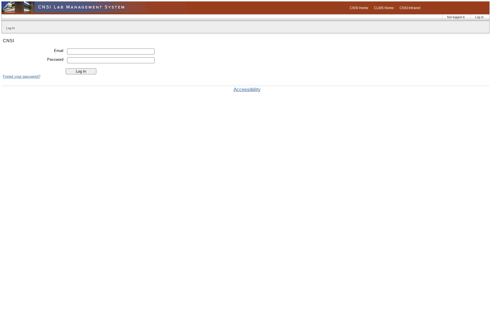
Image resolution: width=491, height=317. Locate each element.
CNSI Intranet (410, 8)
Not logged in (456, 17)
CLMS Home (384, 8)
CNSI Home (359, 8)
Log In (479, 17)
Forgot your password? (21, 76)
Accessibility (247, 89)
